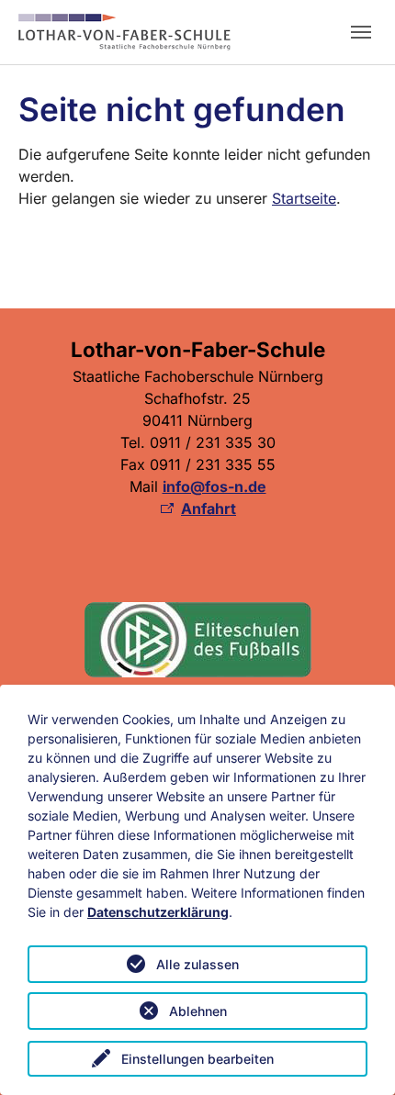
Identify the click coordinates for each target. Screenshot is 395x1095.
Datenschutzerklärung (158, 912)
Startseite (304, 198)
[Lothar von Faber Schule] (124, 32)
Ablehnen (198, 1011)
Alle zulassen (197, 964)
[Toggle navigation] (361, 32)
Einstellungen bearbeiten (197, 1059)
